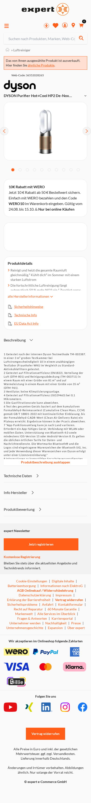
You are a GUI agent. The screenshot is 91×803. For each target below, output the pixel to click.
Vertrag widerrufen (69, 600)
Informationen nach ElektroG (61, 586)
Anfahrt (47, 604)
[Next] (87, 131)
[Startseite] (7, 50)
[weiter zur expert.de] (22, 791)
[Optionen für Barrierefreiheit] (46, 25)
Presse (76, 623)
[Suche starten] (81, 39)
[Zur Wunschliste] (55, 25)
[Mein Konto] (65, 25)
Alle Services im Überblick (56, 614)
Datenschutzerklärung (35, 595)
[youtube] (10, 707)
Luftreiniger (21, 50)
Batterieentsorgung (22, 586)
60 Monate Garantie (62, 609)
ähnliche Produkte (41, 65)
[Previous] (4, 131)
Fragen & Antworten (32, 618)
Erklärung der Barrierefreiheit (28, 600)
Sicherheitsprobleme (22, 604)
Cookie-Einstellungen (31, 581)
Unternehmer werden (25, 623)
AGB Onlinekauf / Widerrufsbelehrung (45, 590)
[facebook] (82, 707)
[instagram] (65, 707)
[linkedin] (46, 707)
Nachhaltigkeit (55, 623)
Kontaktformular (70, 604)
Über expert (76, 628)
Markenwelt (24, 614)
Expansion (55, 628)
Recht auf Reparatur (28, 609)
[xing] (29, 707)
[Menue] (6, 26)
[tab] (12, 169)
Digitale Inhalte (63, 581)
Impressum (64, 595)
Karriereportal (62, 618)
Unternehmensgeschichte (24, 628)
